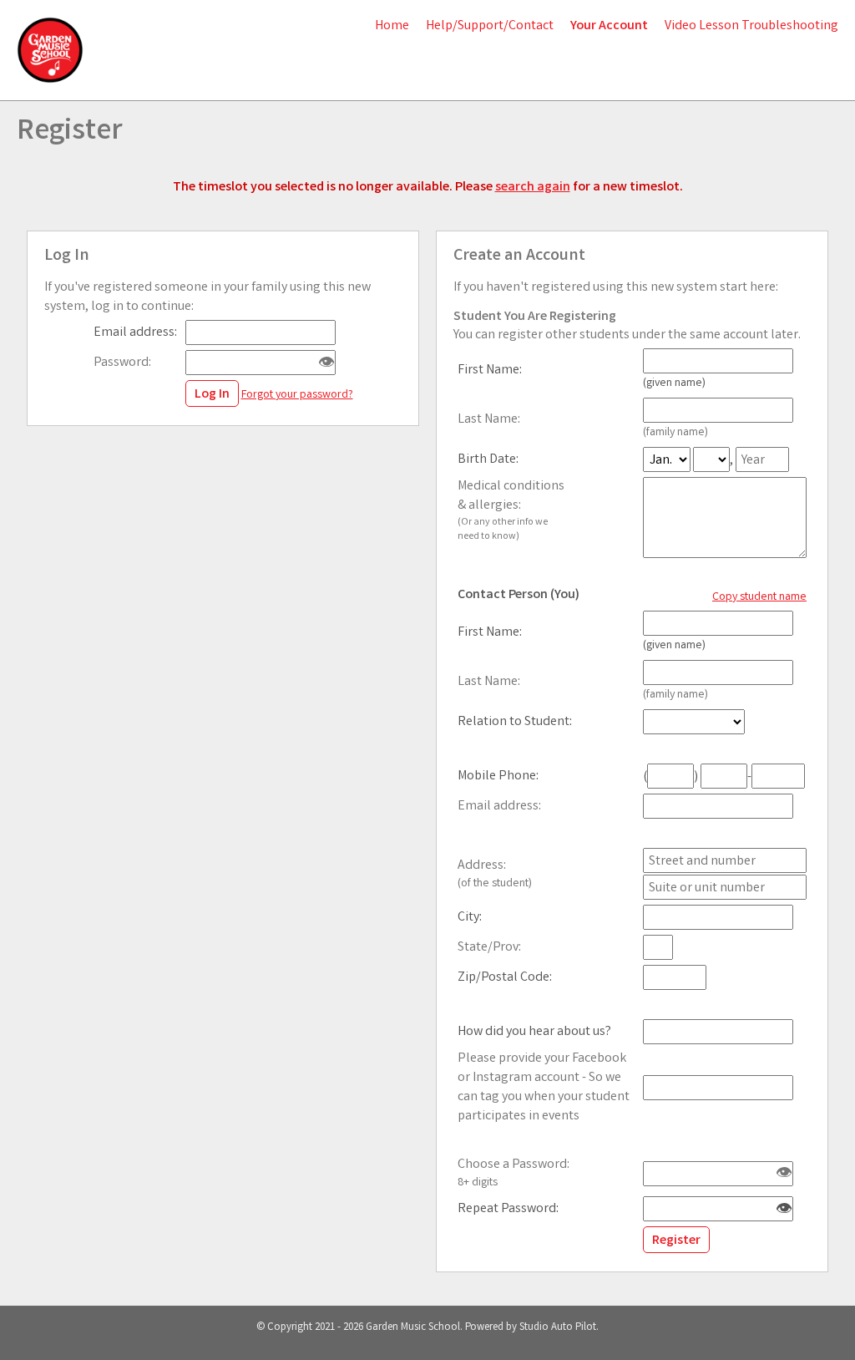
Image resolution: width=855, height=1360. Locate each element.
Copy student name (759, 597)
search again (532, 187)
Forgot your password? (297, 395)
